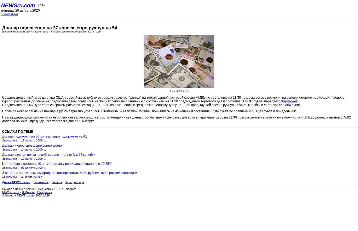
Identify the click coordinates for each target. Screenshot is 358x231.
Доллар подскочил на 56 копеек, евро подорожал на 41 (44, 136)
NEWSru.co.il (10, 192)
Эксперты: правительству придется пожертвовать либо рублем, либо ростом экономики (69, 173)
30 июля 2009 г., (32, 176)
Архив (30, 188)
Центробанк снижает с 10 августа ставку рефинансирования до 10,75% (57, 163)
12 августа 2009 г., (33, 158)
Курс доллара (74, 182)
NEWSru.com (18, 5)
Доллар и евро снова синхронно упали (32, 145)
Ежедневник (44, 188)
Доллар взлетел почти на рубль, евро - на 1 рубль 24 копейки (48, 154)
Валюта (57, 182)
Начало (7, 188)
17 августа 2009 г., (33, 140)
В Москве (28, 192)
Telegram (70, 188)
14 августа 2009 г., (33, 149)
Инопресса (44, 192)
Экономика (9, 14)
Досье (19, 188)
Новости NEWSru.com (20, 195)
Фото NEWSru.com (179, 91)
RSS (58, 188)
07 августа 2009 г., (33, 167)
